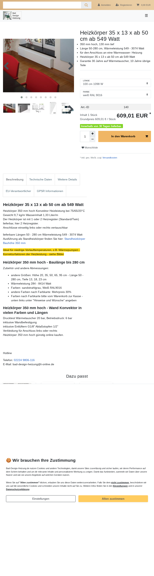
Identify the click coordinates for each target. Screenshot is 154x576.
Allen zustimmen (113, 498)
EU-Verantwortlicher (18, 191)
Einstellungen (40, 498)
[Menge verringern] (92, 139)
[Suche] (86, 5)
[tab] (14, 179)
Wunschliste (91, 147)
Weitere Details (67, 179)
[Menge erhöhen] (92, 133)
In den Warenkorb (123, 136)
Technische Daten (40, 179)
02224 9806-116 (24, 360)
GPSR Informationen (50, 191)
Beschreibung (14, 179)
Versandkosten (109, 157)
